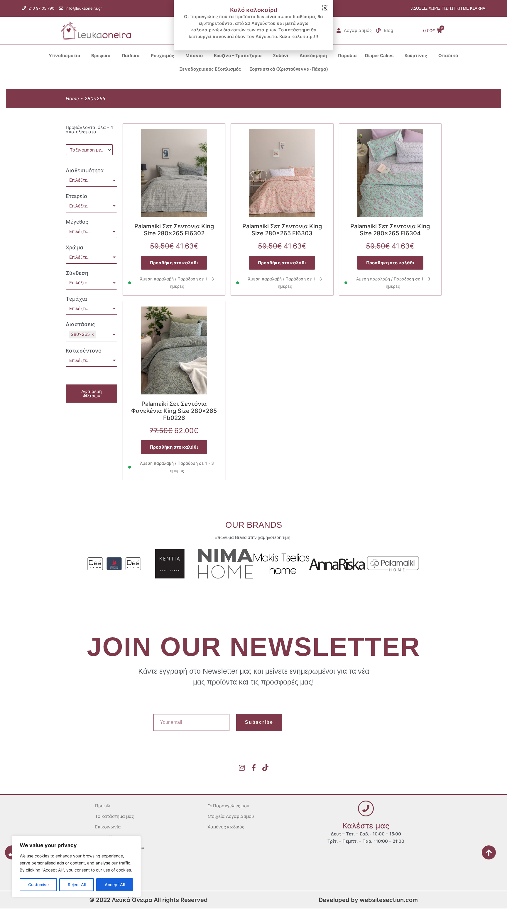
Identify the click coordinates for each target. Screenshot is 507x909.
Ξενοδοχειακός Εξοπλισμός (210, 69)
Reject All (77, 884)
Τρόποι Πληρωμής (114, 869)
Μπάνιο (194, 55)
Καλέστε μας (365, 825)
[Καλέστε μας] (366, 808)
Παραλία (347, 55)
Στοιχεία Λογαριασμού (230, 816)
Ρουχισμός (162, 55)
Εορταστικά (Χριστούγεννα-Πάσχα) (288, 69)
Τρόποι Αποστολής (114, 879)
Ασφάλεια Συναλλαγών (119, 848)
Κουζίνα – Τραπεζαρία (238, 55)
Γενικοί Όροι (108, 837)
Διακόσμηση (313, 55)
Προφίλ (103, 805)
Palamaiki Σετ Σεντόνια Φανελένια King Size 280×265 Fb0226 (174, 410)
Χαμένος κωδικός (225, 827)
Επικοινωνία (108, 827)
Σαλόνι (280, 55)
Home (72, 98)
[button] (325, 8)
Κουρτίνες (416, 55)
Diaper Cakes (379, 55)
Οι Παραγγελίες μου (228, 805)
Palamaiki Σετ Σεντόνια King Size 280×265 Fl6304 (390, 230)
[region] (76, 866)
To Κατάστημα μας (114, 816)
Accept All (115, 884)
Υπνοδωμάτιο (64, 55)
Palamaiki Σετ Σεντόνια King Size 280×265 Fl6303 (282, 230)
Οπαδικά (448, 55)
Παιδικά (131, 55)
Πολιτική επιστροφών (117, 858)
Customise (38, 884)
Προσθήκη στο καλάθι (174, 262)
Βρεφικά (101, 55)
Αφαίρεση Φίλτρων (91, 394)
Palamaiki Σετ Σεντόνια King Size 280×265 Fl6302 (174, 230)
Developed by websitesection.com (368, 899)
